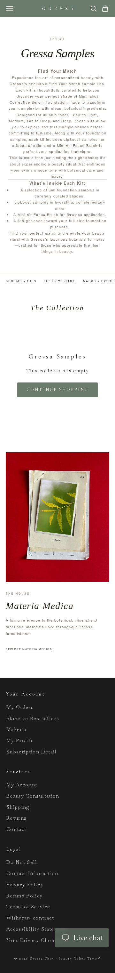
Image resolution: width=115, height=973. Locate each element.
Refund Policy (24, 896)
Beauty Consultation (32, 796)
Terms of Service (28, 907)
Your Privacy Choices (33, 940)
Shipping (18, 807)
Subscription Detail (31, 752)
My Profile (20, 740)
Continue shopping (58, 389)
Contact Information (32, 873)
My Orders (20, 707)
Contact (16, 829)
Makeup (16, 729)
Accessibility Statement (36, 929)
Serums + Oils (21, 281)
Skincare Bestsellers (32, 718)
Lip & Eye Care (59, 281)
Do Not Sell (21, 862)
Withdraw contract (30, 918)
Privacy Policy (24, 884)
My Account (21, 785)
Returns (16, 818)
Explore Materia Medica (29, 649)
